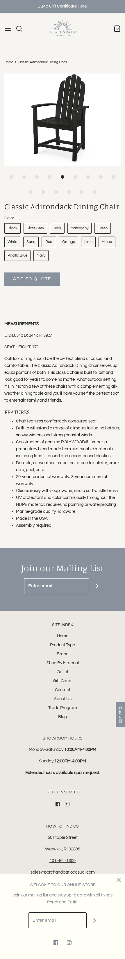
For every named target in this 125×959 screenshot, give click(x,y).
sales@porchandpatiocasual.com (63, 872)
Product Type (62, 645)
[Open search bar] (21, 28)
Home (9, 62)
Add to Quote (32, 279)
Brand (63, 654)
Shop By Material (63, 663)
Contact (62, 690)
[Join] (97, 586)
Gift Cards (62, 681)
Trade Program (62, 708)
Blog (62, 717)
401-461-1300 (62, 861)
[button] (62, 120)
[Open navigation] (8, 28)
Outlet (62, 672)
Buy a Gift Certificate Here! (63, 6)
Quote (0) (120, 714)
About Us (63, 699)
